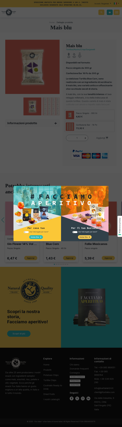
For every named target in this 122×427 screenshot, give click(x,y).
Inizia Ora (35, 237)
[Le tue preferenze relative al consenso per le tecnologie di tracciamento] (119, 226)
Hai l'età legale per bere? (39, 232)
